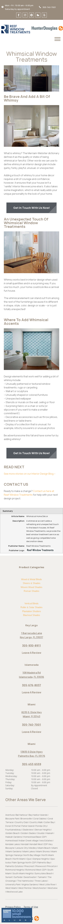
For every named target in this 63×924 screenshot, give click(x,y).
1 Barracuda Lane (31, 633)
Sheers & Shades (31, 583)
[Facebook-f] (18, 15)
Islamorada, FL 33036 (31, 677)
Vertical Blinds (31, 603)
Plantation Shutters (31, 611)
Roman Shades (31, 591)
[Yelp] (44, 15)
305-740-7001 (31, 724)
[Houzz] (37, 15)
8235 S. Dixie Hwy (31, 712)
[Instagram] (25, 15)
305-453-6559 (31, 764)
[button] (14, 907)
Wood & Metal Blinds (31, 579)
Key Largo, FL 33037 (31, 637)
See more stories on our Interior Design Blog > (30, 473)
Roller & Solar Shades (31, 607)
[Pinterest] (31, 15)
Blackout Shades (31, 615)
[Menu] (57, 39)
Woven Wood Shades (31, 587)
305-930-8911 (31, 645)
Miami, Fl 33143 (31, 716)
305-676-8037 (31, 685)
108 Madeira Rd (31, 672)
